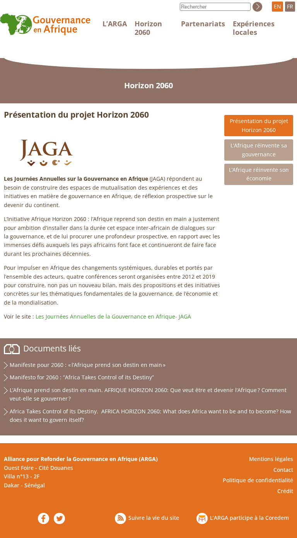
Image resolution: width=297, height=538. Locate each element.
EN (277, 6)
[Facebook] (43, 518)
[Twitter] (59, 518)
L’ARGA (114, 23)
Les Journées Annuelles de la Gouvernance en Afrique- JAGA (113, 316)
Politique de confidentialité (258, 480)
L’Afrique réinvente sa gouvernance (258, 150)
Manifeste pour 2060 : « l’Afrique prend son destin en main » (88, 364)
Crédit (285, 491)
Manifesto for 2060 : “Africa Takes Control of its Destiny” (82, 377)
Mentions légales (271, 459)
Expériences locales (254, 28)
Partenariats (203, 23)
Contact (283, 469)
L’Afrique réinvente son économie (259, 174)
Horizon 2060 (148, 28)
